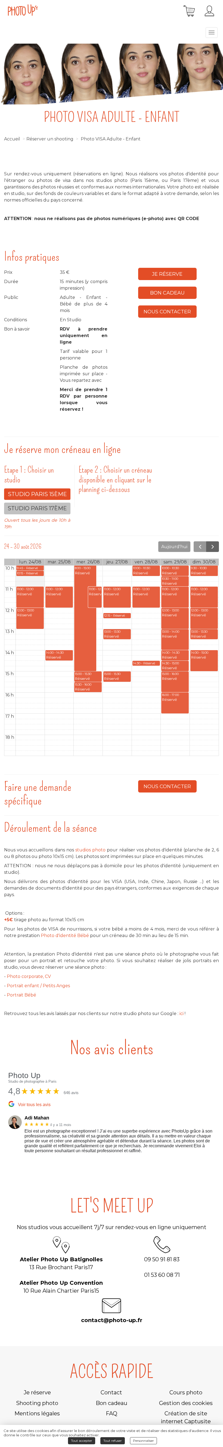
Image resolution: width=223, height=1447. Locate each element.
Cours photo (185, 1392)
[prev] (200, 546)
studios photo (90, 849)
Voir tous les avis (34, 1104)
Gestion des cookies (186, 1403)
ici (181, 1013)
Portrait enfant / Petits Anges (38, 985)
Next (219, 1136)
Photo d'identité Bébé (65, 935)
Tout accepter (81, 1441)
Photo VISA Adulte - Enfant (111, 139)
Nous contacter (167, 312)
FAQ (111, 1413)
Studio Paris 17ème (37, 508)
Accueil (12, 139)
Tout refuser (112, 1441)
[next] (212, 546)
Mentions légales (37, 1413)
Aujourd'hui (174, 546)
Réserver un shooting (49, 139)
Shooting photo (37, 1403)
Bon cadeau (167, 293)
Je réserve (167, 274)
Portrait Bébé (22, 995)
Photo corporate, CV (29, 976)
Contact (111, 1392)
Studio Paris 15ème (37, 494)
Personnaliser (143, 1441)
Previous (4, 1136)
